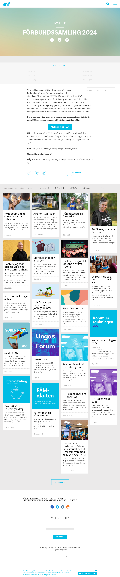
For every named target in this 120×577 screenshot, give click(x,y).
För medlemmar (30, 498)
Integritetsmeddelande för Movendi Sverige (44, 500)
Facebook (52, 507)
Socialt (87, 188)
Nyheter (59, 188)
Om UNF (59, 498)
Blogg (73, 188)
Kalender (44, 188)
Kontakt (73, 500)
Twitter (57, 507)
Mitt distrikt (47, 498)
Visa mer (60, 482)
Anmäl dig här (60, 126)
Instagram (62, 507)
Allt (30, 188)
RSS (68, 507)
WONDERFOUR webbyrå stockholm (64, 557)
